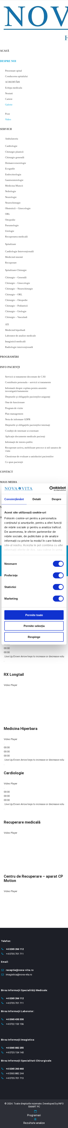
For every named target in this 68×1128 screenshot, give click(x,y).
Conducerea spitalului (16, 76)
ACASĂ (4, 50)
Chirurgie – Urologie (15, 311)
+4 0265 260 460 (15, 1068)
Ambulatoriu (11, 138)
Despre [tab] (56, 499)
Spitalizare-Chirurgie (16, 270)
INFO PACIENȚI (10, 367)
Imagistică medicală (15, 341)
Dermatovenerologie (15, 163)
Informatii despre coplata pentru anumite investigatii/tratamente (26, 389)
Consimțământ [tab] (14, 499)
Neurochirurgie (13, 202)
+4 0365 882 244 (15, 1073)
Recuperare (11, 262)
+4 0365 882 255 (15, 1047)
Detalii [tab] (36, 499)
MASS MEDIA (8, 482)
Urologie (9, 231)
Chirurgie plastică (14, 151)
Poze (7, 113)
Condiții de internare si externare (22, 430)
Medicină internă (14, 257)
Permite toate (34, 614)
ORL (7, 214)
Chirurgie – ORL (13, 294)
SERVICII (6, 129)
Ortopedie (10, 219)
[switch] (58, 575)
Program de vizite (14, 408)
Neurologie (11, 197)
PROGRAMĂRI (9, 356)
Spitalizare (10, 244)
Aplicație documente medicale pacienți (25, 436)
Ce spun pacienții (14, 462)
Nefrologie (10, 191)
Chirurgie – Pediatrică (16, 305)
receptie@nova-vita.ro (19, 970)
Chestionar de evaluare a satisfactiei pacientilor (29, 456)
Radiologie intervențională (19, 347)
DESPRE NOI (8, 61)
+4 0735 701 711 (15, 953)
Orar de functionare (15, 402)
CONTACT (6, 471)
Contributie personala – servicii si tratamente (28, 382)
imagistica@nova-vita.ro (19, 974)
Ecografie (10, 168)
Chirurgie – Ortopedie (16, 300)
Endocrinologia (13, 174)
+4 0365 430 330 (15, 1019)
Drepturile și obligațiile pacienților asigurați (27, 396)
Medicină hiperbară (15, 330)
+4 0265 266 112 (15, 949)
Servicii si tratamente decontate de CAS (25, 376)
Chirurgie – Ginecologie (17, 283)
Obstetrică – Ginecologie (18, 208)
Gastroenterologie (14, 180)
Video (8, 119)
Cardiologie (11, 146)
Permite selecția (34, 625)
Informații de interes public (19, 442)
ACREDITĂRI (12, 82)
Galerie (8, 104)
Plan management (14, 413)
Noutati (9, 93)
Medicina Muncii (14, 185)
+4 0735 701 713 (15, 1078)
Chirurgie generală (14, 157)
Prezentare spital (13, 70)
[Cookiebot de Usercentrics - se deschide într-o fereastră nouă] (50, 488)
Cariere (8, 99)
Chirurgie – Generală (15, 277)
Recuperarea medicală (16, 236)
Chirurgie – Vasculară (16, 317)
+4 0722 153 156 (15, 1024)
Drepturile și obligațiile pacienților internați (27, 425)
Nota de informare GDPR (17, 419)
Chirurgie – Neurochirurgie (19, 288)
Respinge (34, 636)
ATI (7, 324)
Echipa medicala (13, 87)
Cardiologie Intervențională (19, 251)
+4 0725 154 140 (15, 1052)
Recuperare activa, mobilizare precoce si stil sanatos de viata (33, 449)
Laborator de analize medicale (20, 335)
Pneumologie (12, 225)
